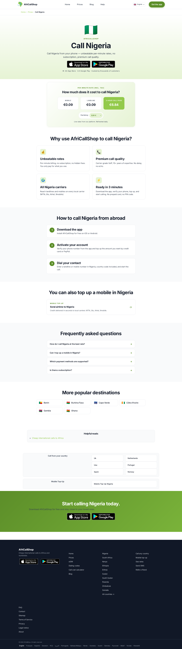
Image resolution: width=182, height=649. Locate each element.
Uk (95, 458)
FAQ (20, 607)
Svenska (93, 646)
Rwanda (105, 582)
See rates (139, 561)
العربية (57, 646)
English (21, 646)
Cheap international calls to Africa (48, 438)
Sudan (104, 574)
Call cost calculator (76, 570)
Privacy (22, 624)
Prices (80, 4)
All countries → (108, 594)
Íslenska (107, 646)
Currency (84, 115)
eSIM (71, 561)
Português (64, 646)
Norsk (85, 646)
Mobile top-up (141, 558)
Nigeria (105, 553)
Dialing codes (74, 566)
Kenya (104, 561)
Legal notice (24, 628)
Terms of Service (25, 620)
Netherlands (133, 458)
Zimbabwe (106, 586)
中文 (51, 646)
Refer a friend (141, 570)
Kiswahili (137, 646)
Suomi (100, 646)
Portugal (131, 465)
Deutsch (45, 646)
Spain (96, 472)
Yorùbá (129, 646)
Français (29, 646)
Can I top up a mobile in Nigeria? (65, 353)
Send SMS (140, 566)
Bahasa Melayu (75, 646)
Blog (92, 4)
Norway (131, 472)
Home (67, 4)
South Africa (107, 558)
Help (103, 4)
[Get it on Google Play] (103, 64)
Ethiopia (105, 566)
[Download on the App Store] (78, 64)
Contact (22, 611)
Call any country (142, 553)
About (21, 632)
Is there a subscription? (61, 370)
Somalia (105, 590)
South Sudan (107, 578)
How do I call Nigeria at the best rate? (67, 344)
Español (37, 646)
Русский (115, 646)
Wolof (122, 646)
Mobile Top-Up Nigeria (103, 484)
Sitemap (22, 615)
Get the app (157, 4)
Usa (95, 465)
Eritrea (104, 570)
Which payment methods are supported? (69, 361)
